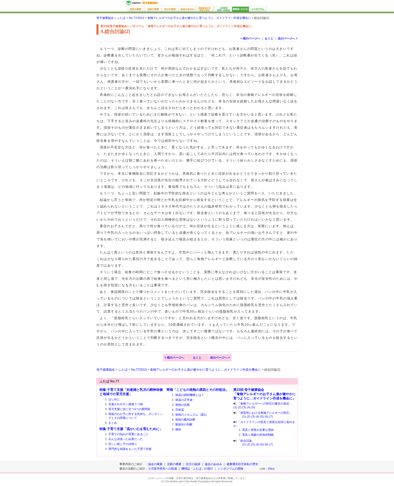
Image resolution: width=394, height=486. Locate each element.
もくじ (269, 38)
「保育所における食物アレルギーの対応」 (264, 412)
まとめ (112, 422)
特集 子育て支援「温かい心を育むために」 (131, 429)
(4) (249, 407)
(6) (266, 416)
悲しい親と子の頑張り (122, 444)
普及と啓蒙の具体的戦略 (258, 434)
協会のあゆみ (187, 9)
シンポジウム (258, 9)
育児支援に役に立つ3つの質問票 (129, 409)
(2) (240, 407)
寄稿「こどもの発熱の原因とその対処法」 (197, 389)
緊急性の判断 (183, 424)
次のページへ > (288, 38)
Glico (271, 468)
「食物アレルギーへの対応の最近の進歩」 (264, 403)
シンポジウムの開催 (230, 468)
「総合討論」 (246, 440)
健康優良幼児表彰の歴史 (205, 9)
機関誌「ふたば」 (240, 9)
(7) (271, 416)
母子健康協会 (105, 17)
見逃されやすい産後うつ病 (125, 404)
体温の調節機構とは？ (189, 395)
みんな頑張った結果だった (125, 439)
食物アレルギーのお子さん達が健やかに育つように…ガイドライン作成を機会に (199, 17)
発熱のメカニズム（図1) (191, 414)
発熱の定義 (182, 404)
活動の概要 (153, 9)
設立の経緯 (170, 9)
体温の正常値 (183, 399)
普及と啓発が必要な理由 (258, 429)
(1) (235, 407)
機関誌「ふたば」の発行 (197, 468)
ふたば (121, 17)
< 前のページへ (250, 38)
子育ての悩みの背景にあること (128, 434)
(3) (244, 407)
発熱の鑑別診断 (185, 419)
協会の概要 (135, 9)
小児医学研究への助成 (223, 9)
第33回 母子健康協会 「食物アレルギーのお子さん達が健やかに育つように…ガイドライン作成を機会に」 (264, 394)
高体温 (179, 409)
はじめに (114, 399)
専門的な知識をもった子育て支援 (129, 448)
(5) (253, 407)
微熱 (178, 429)
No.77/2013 (136, 17)
